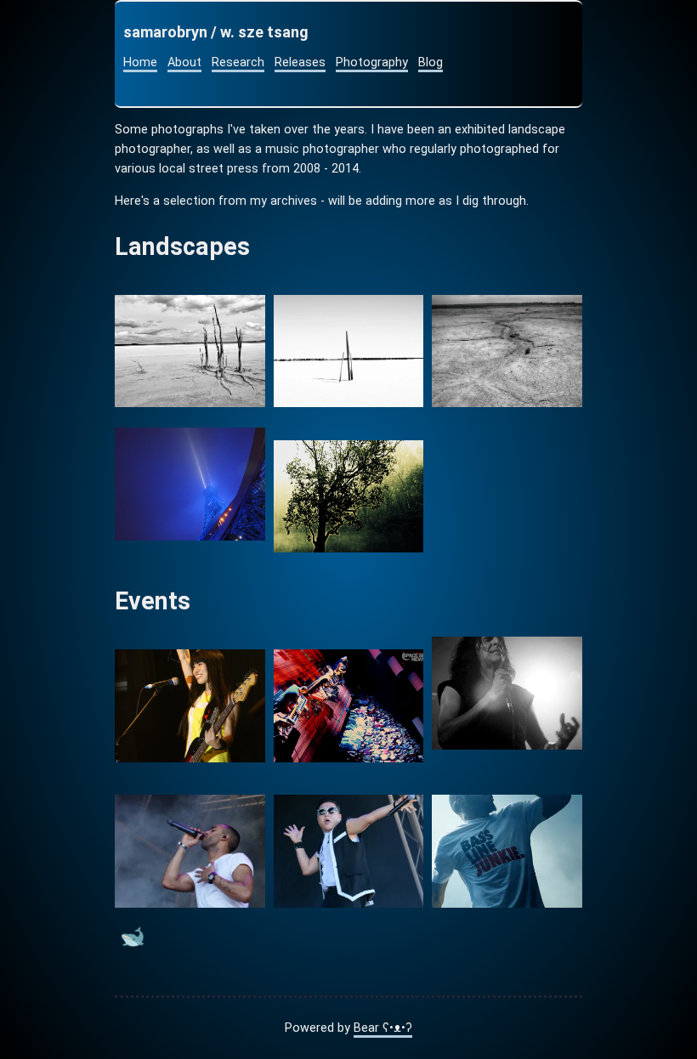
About (184, 62)
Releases (300, 62)
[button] (190, 351)
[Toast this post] (132, 940)
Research (238, 62)
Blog (430, 62)
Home (140, 62)
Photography (372, 62)
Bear (383, 1028)
